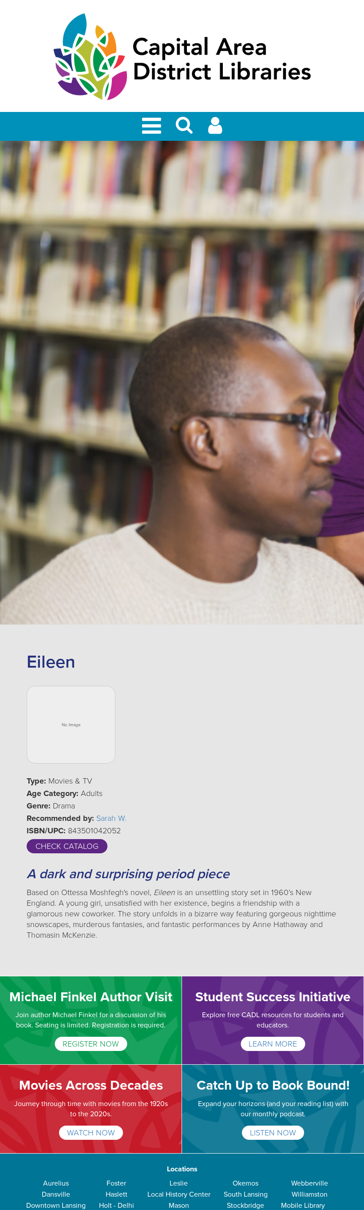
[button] (184, 129)
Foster (116, 1183)
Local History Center (178, 1194)
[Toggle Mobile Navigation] (153, 126)
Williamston (310, 1194)
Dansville (56, 1194)
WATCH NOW (91, 1133)
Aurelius (56, 1183)
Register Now (91, 1044)
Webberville (309, 1183)
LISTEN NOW (273, 1133)
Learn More (273, 1044)
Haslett (116, 1194)
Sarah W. (111, 818)
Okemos (245, 1183)
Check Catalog (67, 846)
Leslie (179, 1183)
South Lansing (246, 1194)
